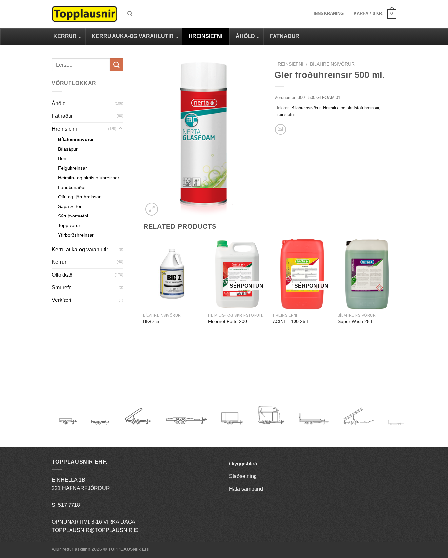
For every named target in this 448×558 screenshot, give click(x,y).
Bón (62, 158)
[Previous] (144, 299)
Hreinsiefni (64, 129)
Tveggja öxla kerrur (100, 427)
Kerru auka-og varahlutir (80, 249)
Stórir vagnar (396, 423)
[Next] (396, 299)
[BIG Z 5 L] (172, 274)
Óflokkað (62, 275)
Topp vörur (69, 225)
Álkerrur (68, 418)
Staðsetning (243, 476)
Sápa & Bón (70, 206)
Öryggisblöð (243, 463)
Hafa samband (246, 489)
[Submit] (116, 64)
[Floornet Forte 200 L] (237, 274)
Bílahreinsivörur (76, 139)
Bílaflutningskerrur (186, 418)
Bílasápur (68, 149)
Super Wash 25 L (356, 321)
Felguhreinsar (72, 168)
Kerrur (59, 262)
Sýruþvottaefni (73, 215)
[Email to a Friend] (280, 129)
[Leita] (129, 14)
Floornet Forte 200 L (229, 321)
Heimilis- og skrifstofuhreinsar (88, 177)
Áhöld (59, 103)
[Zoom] (151, 209)
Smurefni (62, 287)
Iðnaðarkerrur (358, 418)
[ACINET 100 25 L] (302, 274)
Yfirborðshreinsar (76, 235)
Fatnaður (62, 116)
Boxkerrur (232, 418)
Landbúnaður (72, 187)
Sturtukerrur (137, 418)
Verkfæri (61, 300)
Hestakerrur (271, 418)
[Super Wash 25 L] (367, 274)
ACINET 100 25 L (291, 321)
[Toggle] (120, 129)
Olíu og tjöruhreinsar (79, 196)
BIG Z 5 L (153, 321)
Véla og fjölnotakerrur (314, 423)
